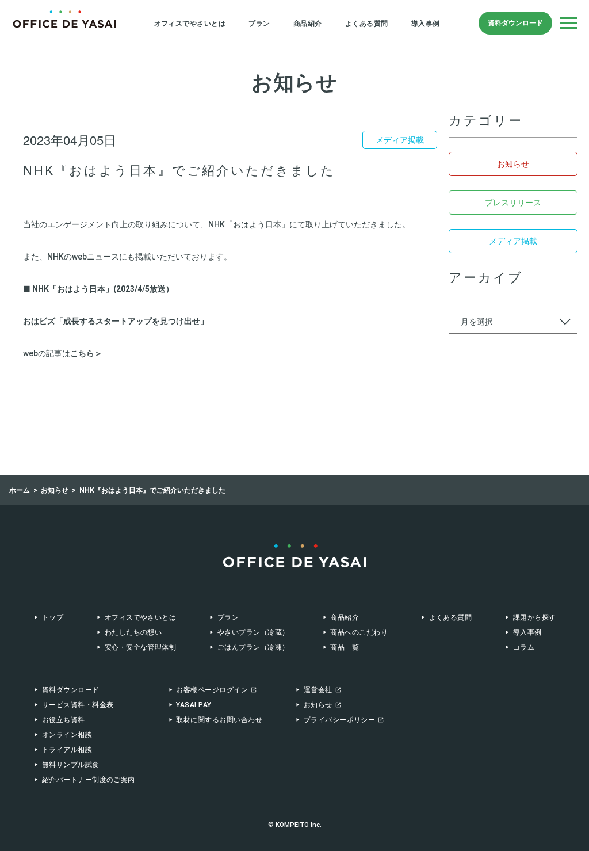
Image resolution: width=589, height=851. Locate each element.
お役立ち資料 (63, 720)
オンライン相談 (67, 735)
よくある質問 (366, 24)
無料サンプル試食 (71, 765)
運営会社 (318, 690)
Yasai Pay (193, 705)
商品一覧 (344, 647)
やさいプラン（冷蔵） (253, 632)
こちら (82, 353)
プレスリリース (513, 202)
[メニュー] (568, 23)
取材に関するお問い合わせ (219, 720)
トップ (52, 617)
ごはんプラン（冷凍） (253, 647)
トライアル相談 (67, 750)
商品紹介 (307, 24)
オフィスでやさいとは (190, 24)
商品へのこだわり (359, 632)
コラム (523, 647)
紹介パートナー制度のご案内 (88, 780)
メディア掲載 (513, 241)
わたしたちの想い (133, 632)
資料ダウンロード (515, 23)
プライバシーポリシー (340, 720)
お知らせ (513, 164)
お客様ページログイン (212, 690)
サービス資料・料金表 (78, 705)
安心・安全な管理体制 (140, 647)
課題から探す (534, 617)
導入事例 (425, 24)
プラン (259, 24)
